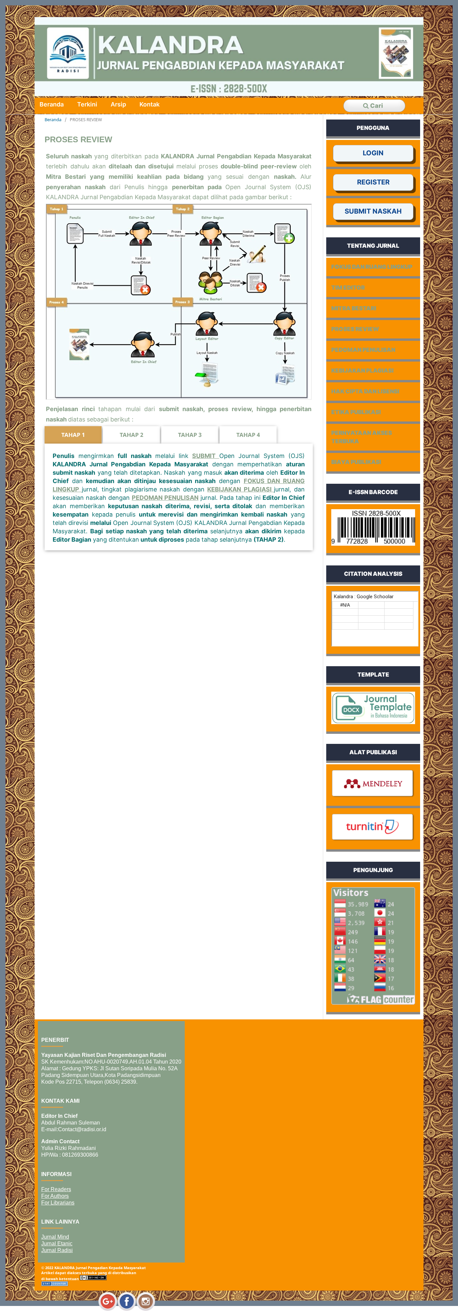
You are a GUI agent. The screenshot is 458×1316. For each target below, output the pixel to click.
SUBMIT (205, 455)
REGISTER (373, 182)
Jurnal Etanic (56, 1243)
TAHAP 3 (190, 435)
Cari (376, 105)
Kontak (149, 104)
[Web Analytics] (54, 1284)
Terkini (87, 104)
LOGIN (373, 153)
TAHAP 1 (73, 435)
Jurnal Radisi (57, 1250)
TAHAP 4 (248, 435)
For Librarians (57, 1203)
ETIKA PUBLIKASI (356, 412)
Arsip (118, 104)
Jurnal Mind (55, 1237)
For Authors (55, 1196)
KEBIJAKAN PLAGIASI (240, 489)
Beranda (52, 104)
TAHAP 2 (131, 435)
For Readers (56, 1189)
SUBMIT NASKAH (373, 211)
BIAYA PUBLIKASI (356, 462)
